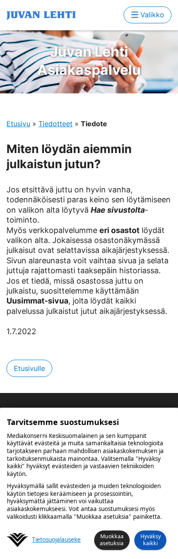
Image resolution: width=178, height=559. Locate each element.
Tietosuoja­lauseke (56, 539)
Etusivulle (29, 368)
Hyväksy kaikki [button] (150, 540)
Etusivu (18, 123)
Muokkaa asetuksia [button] (112, 540)
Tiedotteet (55, 123)
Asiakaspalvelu (89, 60)
